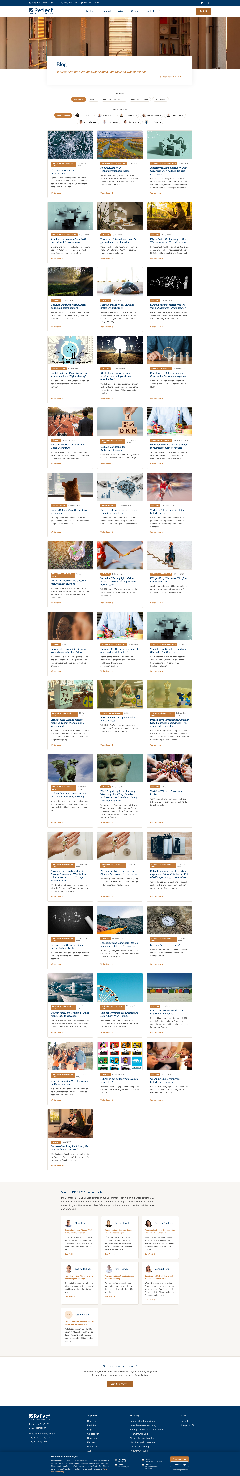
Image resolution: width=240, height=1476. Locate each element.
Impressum (92, 1446)
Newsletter (92, 1438)
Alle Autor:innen (63, 115)
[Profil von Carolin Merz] (149, 1269)
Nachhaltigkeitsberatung (142, 1442)
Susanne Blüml (86, 115)
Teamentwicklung (139, 1434)
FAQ (160, 11)
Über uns (135, 11)
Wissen (121, 11)
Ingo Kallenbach (90, 122)
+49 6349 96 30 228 (69, 3)
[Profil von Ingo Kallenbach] (69, 1269)
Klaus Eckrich (108, 115)
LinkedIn (184, 1421)
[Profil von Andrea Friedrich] (149, 1223)
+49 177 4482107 (91, 3)
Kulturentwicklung (139, 1451)
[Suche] (208, 3)
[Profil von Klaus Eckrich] (69, 1223)
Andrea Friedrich (154, 115)
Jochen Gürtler (177, 115)
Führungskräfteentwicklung (143, 1421)
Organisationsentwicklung (114, 99)
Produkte (107, 11)
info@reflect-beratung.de (42, 3)
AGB (89, 1451)
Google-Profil (187, 1425)
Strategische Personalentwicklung (147, 1429)
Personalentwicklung (139, 99)
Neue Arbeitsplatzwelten (142, 1438)
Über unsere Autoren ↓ (172, 77)
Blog (89, 1429)
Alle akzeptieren (179, 1459)
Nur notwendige (179, 1465)
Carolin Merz (134, 122)
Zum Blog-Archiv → (120, 1384)
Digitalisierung (160, 99)
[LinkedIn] (202, 3)
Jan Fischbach (130, 115)
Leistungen (91, 11)
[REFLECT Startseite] (41, 11)
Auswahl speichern (179, 1470)
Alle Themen (79, 99)
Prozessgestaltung (139, 1446)
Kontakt (150, 11)
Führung (93, 99)
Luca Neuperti (155, 122)
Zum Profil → (70, 1254)
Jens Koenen (113, 122)
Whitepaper (93, 1434)
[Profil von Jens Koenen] (109, 1269)
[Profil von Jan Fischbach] (109, 1223)
